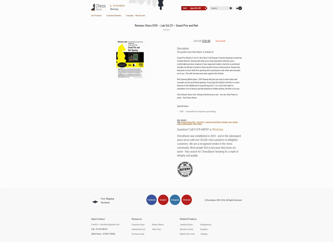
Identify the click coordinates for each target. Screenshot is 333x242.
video (195, 124)
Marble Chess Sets (187, 233)
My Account (140, 15)
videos (199, 124)
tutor (230, 122)
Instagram (175, 199)
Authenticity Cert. (139, 229)
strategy (225, 122)
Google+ (163, 199)
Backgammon (205, 224)
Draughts (204, 229)
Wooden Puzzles (186, 229)
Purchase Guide (138, 233)
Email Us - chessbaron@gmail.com (105, 224)
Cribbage (203, 233)
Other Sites (156, 229)
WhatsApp (217, 129)
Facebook (151, 199)
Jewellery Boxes (186, 224)
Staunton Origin (138, 224)
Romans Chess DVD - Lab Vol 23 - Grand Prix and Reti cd (201, 122)
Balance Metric (158, 224)
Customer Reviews (113, 15)
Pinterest (186, 199)
